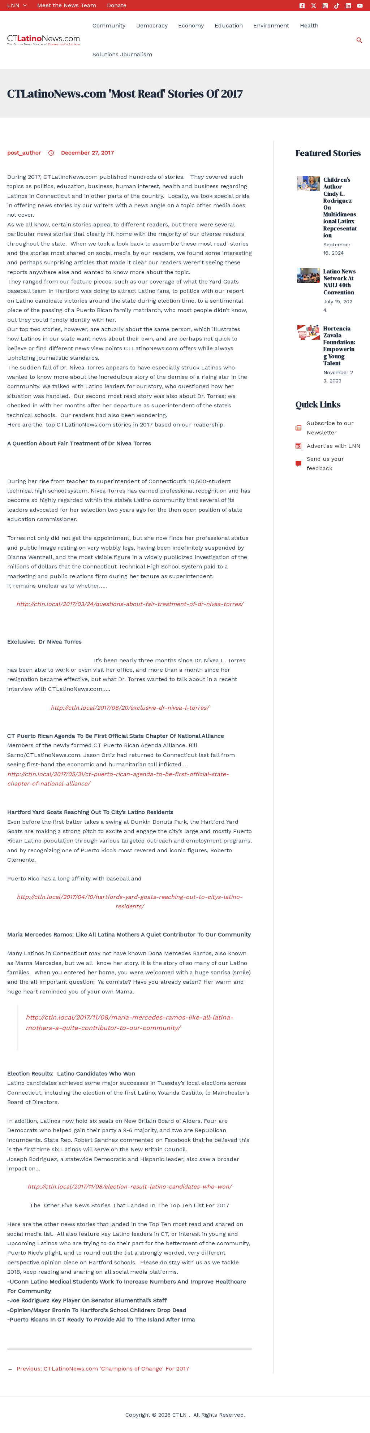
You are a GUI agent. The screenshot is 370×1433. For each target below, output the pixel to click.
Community (108, 25)
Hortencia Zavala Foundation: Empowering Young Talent (339, 345)
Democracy (152, 25)
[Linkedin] (348, 6)
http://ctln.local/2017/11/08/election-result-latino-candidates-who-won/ (129, 1186)
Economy (191, 25)
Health (309, 25)
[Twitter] (314, 6)
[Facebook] (302, 6)
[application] (23, 5)
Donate (116, 5)
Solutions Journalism (122, 54)
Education (229, 25)
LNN (13, 5)
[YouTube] (360, 6)
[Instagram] (325, 6)
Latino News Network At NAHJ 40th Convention (339, 281)
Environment (271, 25)
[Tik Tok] (337, 6)
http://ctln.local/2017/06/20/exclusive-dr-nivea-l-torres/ (130, 707)
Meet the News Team (66, 5)
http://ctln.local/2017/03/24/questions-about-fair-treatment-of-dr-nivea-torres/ (129, 604)
